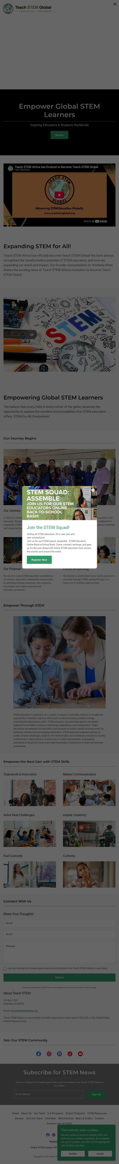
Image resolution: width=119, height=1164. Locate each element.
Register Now (39, 559)
